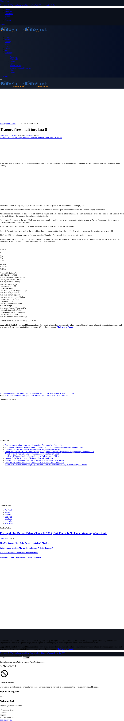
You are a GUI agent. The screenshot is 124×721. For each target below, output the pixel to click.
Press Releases (15, 66)
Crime (7, 44)
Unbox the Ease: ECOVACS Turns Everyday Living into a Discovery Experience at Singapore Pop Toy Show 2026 (49, 452)
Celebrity (8, 42)
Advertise (8, 11)
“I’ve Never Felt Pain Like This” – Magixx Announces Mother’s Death (32, 454)
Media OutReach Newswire (20, 68)
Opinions (13, 63)
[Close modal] (1, 696)
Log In (3, 715)
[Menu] (1, 79)
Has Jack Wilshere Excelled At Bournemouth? (19, 553)
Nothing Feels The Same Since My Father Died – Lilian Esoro (29, 458)
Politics (7, 48)
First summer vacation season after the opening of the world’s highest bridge (34, 445)
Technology (9, 53)
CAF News (14, 135)
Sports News (4, 135)
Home (7, 37)
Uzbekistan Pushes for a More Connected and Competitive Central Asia (32, 449)
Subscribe (4, 76)
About (7, 9)
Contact (8, 20)
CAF (26, 393)
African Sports (18, 393)
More (6, 55)
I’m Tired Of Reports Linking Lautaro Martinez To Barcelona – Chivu (32, 456)
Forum (7, 18)
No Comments (28, 135)
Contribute (9, 14)
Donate (7, 16)
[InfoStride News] (24, 33)
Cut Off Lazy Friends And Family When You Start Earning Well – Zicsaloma (34, 463)
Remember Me (8, 718)
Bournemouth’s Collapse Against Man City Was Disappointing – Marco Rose (34, 460)
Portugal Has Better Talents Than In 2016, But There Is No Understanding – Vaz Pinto (53, 533)
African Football (6, 393)
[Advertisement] (62, 106)
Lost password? (6, 720)
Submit (26, 658)
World (12, 70)
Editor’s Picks (15, 59)
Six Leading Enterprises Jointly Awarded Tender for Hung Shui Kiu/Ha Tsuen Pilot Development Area (44, 447)
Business (8, 40)
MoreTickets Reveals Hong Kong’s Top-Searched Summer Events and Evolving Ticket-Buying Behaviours (46, 465)
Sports (7, 50)
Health (12, 61)
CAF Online (43, 393)
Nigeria (7, 46)
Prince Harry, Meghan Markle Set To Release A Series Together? (26, 548)
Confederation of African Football (61, 393)
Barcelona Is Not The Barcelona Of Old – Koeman (20, 557)
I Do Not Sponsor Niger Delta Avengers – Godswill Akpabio (24, 543)
